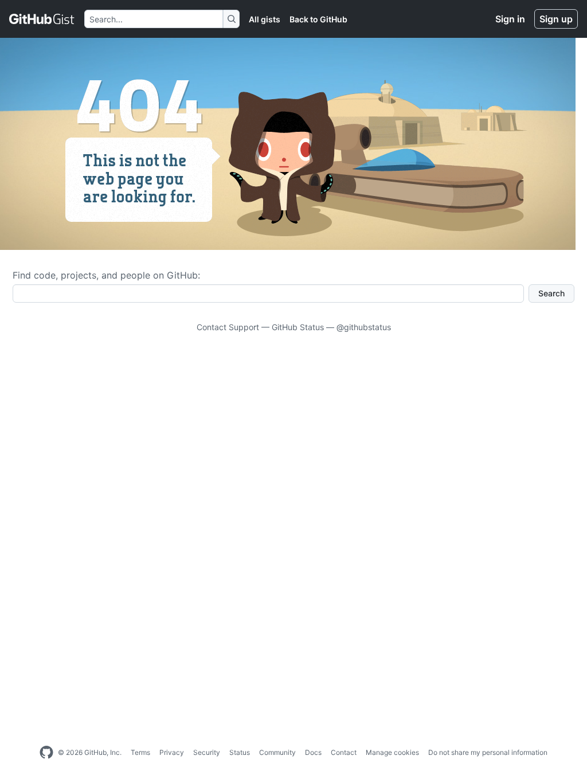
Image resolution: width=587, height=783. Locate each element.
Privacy (171, 752)
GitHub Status (298, 327)
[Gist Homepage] (42, 19)
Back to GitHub (318, 19)
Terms (140, 752)
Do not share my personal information (487, 752)
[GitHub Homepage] (46, 752)
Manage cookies (392, 752)
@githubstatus (363, 327)
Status (239, 752)
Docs (313, 752)
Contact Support (228, 327)
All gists (264, 19)
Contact (344, 752)
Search (551, 293)
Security (206, 752)
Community (277, 752)
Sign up (556, 19)
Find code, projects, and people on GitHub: (106, 275)
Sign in (510, 19)
